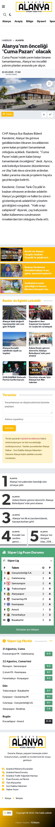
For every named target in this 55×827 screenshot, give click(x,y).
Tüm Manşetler (13, 783)
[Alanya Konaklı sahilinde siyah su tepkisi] (14, 339)
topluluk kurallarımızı (30, 438)
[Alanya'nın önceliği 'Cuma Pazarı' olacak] (27, 94)
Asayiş (18, 21)
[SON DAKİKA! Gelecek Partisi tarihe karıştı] (14, 368)
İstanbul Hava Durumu (17, 772)
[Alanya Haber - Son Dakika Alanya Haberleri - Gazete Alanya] (34, 6)
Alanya (6, 21)
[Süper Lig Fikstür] (51, 641)
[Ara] (5, 15)
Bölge (29, 21)
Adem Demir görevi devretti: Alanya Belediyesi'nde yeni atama (32, 502)
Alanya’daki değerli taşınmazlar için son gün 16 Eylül (13, 324)
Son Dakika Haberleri (16, 786)
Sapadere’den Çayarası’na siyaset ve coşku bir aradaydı (40, 324)
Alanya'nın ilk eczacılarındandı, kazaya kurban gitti (30, 520)
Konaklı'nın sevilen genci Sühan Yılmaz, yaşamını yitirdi (18, 538)
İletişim (19, 798)
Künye (8, 798)
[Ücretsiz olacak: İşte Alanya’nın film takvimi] (41, 368)
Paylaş (9, 114)
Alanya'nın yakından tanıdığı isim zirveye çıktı (28, 483)
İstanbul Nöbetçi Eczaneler (19, 769)
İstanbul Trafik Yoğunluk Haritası (22, 776)
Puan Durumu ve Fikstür (17, 779)
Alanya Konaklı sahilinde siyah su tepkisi (12, 350)
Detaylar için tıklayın (27, 629)
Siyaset (41, 21)
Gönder (9, 428)
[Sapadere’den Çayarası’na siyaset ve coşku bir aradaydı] (41, 312)
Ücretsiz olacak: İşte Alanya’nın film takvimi (40, 380)
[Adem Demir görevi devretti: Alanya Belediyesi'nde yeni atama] (41, 339)
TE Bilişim (35, 822)
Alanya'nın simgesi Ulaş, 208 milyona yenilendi (46, 538)
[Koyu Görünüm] (10, 15)
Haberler (7, 40)
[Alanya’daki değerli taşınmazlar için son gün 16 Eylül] (14, 312)
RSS (9, 813)
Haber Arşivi (12, 789)
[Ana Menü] (3, 7)
